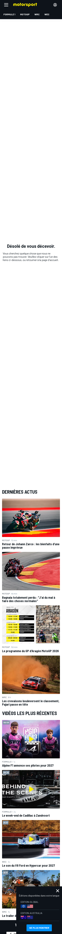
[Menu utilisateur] (55, 4)
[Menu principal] (6, 5)
